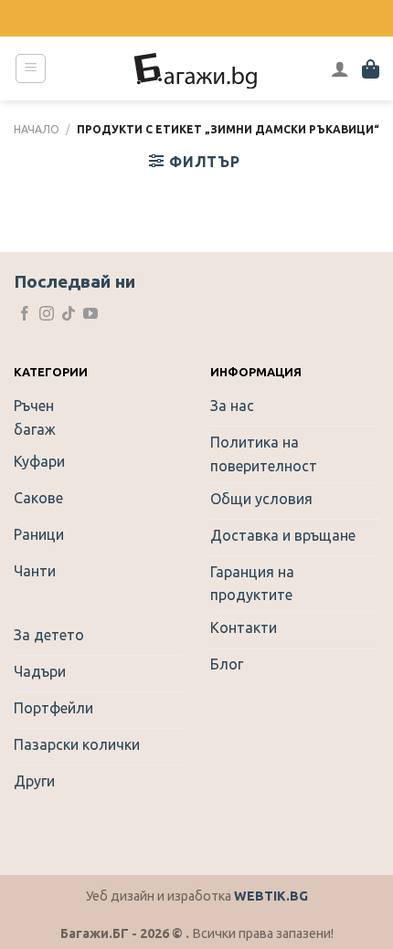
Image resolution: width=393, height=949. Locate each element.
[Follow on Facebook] (24, 314)
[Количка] (370, 68)
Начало (36, 129)
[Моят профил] (340, 68)
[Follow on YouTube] (90, 314)
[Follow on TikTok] (68, 314)
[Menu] (31, 68)
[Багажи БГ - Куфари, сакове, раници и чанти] (196, 68)
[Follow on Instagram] (46, 314)
